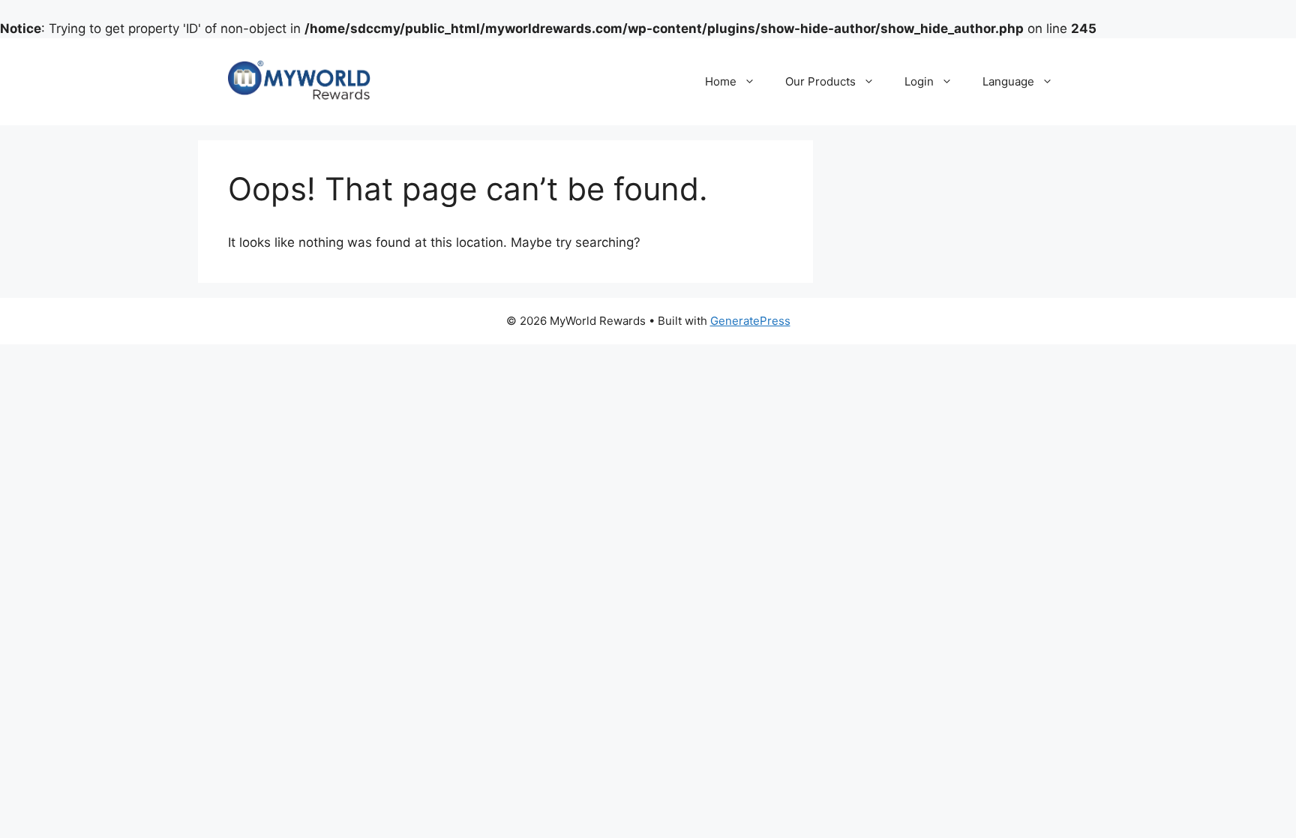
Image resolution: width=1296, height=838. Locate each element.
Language (1008, 81)
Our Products (820, 81)
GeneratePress (750, 321)
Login (919, 81)
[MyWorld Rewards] (299, 81)
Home (720, 81)
